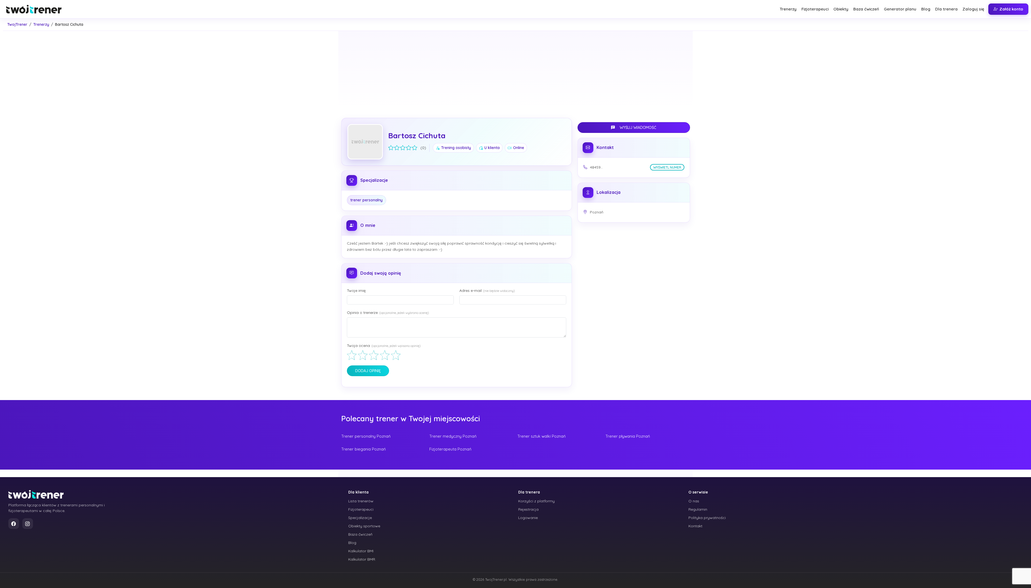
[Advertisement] (515, 71)
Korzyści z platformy (536, 501)
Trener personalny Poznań (366, 436)
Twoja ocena (384, 345)
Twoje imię (356, 290)
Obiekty (840, 9)
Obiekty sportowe (364, 526)
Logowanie (528, 517)
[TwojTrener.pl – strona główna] (34, 9)
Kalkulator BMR (361, 559)
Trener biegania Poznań (363, 449)
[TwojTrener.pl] (36, 494)
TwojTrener (17, 24)
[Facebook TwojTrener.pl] (13, 523)
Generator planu (900, 9)
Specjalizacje (360, 517)
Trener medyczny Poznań (453, 436)
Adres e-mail (487, 290)
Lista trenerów (360, 501)
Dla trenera (946, 9)
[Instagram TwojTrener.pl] (27, 523)
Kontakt (695, 526)
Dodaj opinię (368, 370)
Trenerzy (788, 9)
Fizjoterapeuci (815, 9)
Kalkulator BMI (360, 551)
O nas (693, 501)
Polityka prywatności (707, 517)
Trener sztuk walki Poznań (541, 436)
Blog (925, 9)
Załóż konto (1011, 9)
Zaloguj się (973, 9)
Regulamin (697, 509)
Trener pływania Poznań (627, 436)
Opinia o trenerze (388, 312)
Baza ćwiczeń (866, 9)
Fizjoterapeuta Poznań (450, 449)
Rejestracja (528, 509)
